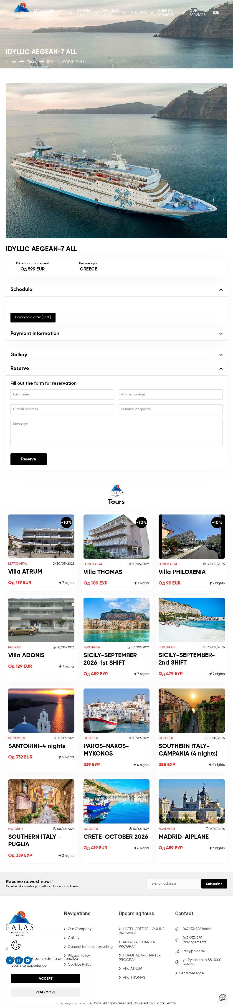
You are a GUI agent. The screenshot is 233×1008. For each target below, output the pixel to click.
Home (11, 62)
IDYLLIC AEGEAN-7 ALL (66, 62)
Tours (32, 62)
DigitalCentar (165, 1003)
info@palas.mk (194, 951)
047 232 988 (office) (198, 929)
